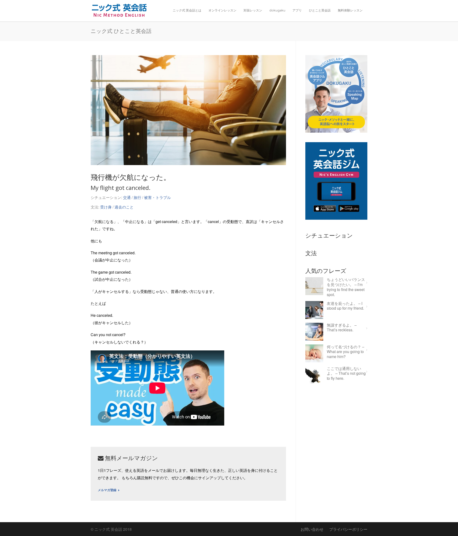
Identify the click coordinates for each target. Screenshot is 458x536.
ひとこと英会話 (320, 10)
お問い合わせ (312, 529)
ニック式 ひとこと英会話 (121, 30)
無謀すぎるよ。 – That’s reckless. (342, 328)
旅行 (137, 197)
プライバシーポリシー (348, 529)
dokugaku (277, 10)
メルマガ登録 (107, 490)
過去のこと (124, 207)
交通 (127, 197)
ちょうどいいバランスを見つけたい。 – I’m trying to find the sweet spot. (346, 287)
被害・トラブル (157, 197)
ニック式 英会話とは (187, 10)
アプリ (297, 10)
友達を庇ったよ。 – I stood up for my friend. (345, 306)
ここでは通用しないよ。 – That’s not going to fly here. (346, 373)
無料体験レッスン (350, 10)
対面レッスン (253, 10)
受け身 (106, 207)
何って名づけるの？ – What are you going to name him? (345, 351)
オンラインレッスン (222, 10)
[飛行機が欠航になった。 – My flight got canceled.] (188, 110)
